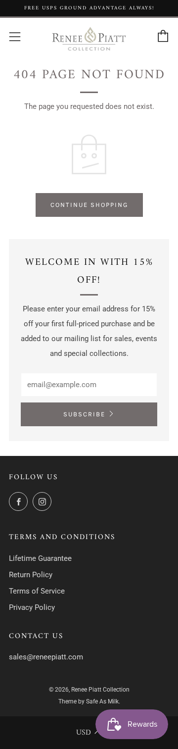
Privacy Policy (32, 607)
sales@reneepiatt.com (46, 656)
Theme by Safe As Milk (88, 701)
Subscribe (84, 414)
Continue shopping (89, 204)
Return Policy (30, 574)
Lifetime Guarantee (40, 558)
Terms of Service (37, 591)
